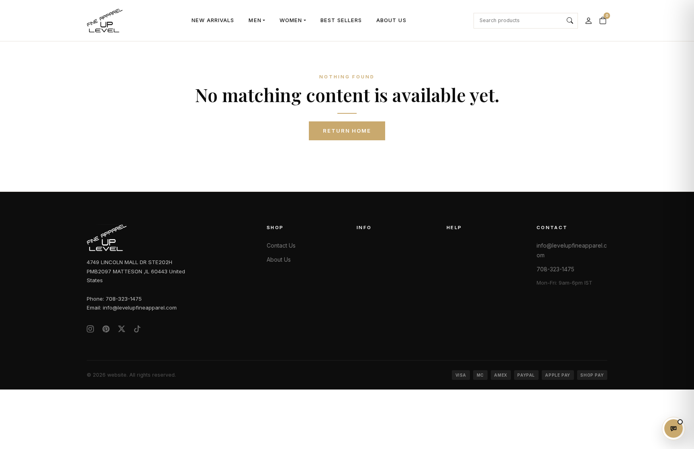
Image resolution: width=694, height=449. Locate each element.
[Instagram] (90, 329)
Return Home (347, 130)
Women (291, 20)
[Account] (588, 20)
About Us (391, 20)
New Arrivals (213, 20)
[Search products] (570, 20)
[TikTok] (137, 329)
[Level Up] (105, 20)
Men (255, 20)
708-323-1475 (555, 269)
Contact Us (281, 245)
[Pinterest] (106, 329)
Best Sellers (341, 20)
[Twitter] (121, 329)
